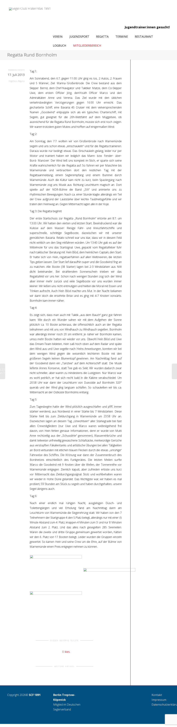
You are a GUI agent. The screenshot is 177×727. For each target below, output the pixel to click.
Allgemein (13, 81)
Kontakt (157, 695)
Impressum (159, 700)
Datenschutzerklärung (161, 704)
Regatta (21, 81)
